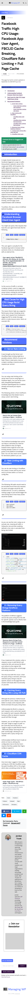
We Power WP (19, 907)
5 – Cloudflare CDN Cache (16, 134)
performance (6, 804)
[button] (26, 3)
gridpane (5, 801)
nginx (18, 801)
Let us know (20, 147)
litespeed (12, 801)
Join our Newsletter (7, 960)
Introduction (11, 91)
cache (8, 798)
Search (22, 965)
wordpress (14, 804)
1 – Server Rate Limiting (16, 103)
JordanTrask (17, 993)
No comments (20, 73)
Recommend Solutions (13, 101)
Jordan (5, 73)
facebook (15, 798)
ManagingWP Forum (11, 824)
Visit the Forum (5, 977)
